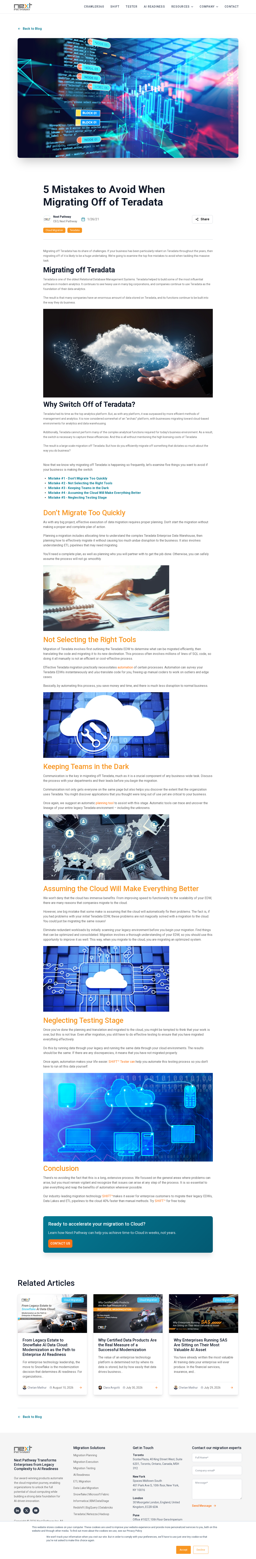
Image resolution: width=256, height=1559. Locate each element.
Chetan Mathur (37, 1387)
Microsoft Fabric (99, 1494)
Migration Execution (85, 1461)
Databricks (106, 1507)
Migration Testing (84, 1468)
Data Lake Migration (86, 1488)
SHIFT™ (107, 1196)
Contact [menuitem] (232, 6)
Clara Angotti (111, 1387)
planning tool (105, 803)
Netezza (92, 1514)
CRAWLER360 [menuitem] (94, 6)
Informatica (80, 1501)
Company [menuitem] (207, 6)
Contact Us (60, 1243)
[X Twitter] (26, 1510)
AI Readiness (81, 1474)
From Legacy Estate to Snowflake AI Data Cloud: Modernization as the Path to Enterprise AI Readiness (49, 1347)
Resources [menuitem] (180, 6)
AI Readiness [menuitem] (154, 6)
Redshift (78, 1507)
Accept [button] (183, 1549)
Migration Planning (85, 1455)
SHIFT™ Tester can (122, 1062)
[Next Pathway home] (23, 6)
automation (125, 667)
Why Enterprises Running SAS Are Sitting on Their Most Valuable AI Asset (200, 1345)
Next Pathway (62, 216)
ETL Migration (82, 1481)
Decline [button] (201, 1549)
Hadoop (104, 1514)
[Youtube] (35, 1510)
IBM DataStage (99, 1501)
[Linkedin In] (17, 1510)
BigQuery (92, 1507)
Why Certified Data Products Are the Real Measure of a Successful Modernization (127, 1345)
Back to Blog (32, 29)
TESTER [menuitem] (131, 6)
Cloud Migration (54, 230)
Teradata (75, 230)
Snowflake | (80, 1494)
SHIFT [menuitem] (114, 6)
